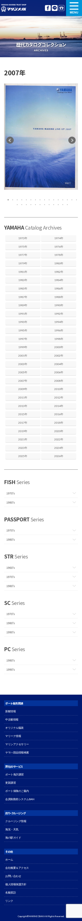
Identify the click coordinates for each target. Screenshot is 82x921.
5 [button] (25, 199)
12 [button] (57, 199)
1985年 (22, 288)
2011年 (22, 397)
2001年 (22, 355)
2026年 (58, 456)
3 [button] (16, 199)
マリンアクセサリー (17, 744)
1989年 (22, 305)
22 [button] (39, 203)
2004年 (58, 364)
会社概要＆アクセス (17, 868)
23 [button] (43, 203)
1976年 (58, 246)
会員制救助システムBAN (19, 799)
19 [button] (25, 203)
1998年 (58, 339)
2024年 (58, 448)
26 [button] (57, 203)
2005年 (22, 372)
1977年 (22, 255)
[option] (41, 137)
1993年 (22, 322)
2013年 (22, 406)
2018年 (58, 422)
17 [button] (16, 203)
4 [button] (20, 199)
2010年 (58, 389)
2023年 (22, 448)
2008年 (58, 380)
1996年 (58, 330)
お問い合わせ (13, 876)
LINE (54, 8)
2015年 (22, 414)
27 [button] (61, 203)
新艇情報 (10, 711)
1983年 (22, 280)
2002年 (58, 355)
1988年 (58, 297)
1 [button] (7, 199)
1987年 (22, 297)
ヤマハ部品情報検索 (17, 752)
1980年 (58, 263)
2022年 (58, 439)
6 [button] (29, 199)
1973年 (22, 238)
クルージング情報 (15, 821)
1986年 (58, 288)
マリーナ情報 (13, 736)
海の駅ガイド (13, 837)
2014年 (58, 406)
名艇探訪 (10, 892)
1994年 (58, 322)
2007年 (22, 380)
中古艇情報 (11, 719)
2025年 (22, 456)
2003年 (22, 364)
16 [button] (75, 199)
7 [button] (34, 199)
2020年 (58, 431)
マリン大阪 (13, 8)
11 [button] (52, 199)
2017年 (22, 422)
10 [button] (48, 199)
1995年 (22, 330)
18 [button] (20, 203)
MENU (74, 8)
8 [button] (39, 199)
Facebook (47, 8)
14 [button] (66, 199)
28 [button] (66, 203)
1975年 (22, 246)
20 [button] (29, 203)
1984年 (58, 280)
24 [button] (48, 203)
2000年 (58, 347)
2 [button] (11, 199)
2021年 (22, 439)
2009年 (22, 389)
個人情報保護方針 (15, 884)
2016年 (58, 414)
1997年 (22, 339)
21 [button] (34, 203)
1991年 (22, 313)
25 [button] (52, 203)
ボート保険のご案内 (17, 791)
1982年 (58, 272)
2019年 (22, 431)
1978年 (58, 255)
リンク (9, 900)
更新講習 (10, 782)
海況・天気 (11, 829)
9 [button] (43, 199)
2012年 (58, 397)
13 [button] (61, 199)
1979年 (22, 263)
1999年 (22, 347)
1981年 (22, 272)
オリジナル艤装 (14, 727)
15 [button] (70, 199)
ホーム (9, 859)
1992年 (58, 313)
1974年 (58, 238)
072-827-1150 (61, 8)
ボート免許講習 (14, 774)
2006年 (58, 372)
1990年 (58, 305)
